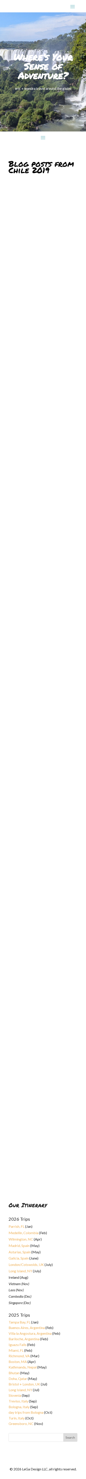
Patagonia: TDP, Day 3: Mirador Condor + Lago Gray (39, 643)
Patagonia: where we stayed (37, 1113)
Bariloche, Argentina (24, 1339)
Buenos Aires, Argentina (27, 1327)
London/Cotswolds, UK (26, 1264)
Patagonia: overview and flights (42, 1177)
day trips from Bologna (26, 1412)
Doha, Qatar (18, 1378)
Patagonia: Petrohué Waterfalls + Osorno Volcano (42, 444)
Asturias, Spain (20, 1252)
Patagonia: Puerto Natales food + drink (42, 851)
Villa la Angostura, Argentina (30, 1333)
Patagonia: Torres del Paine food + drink (42, 576)
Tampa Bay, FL (19, 1322)
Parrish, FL (16, 1226)
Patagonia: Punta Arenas (34, 510)
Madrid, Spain (19, 1245)
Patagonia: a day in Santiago (37, 917)
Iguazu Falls (17, 1344)
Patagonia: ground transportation (29, 1047)
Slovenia (15, 1395)
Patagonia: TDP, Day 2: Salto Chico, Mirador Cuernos (43, 711)
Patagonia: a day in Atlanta (36, 981)
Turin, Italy (17, 1418)
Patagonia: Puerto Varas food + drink (41, 232)
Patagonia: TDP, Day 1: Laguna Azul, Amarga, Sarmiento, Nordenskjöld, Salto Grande (38, 781)
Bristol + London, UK (24, 1384)
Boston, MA (18, 1361)
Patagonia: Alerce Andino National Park (35, 308)
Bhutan (14, 1373)
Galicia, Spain (19, 1258)
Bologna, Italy (19, 1407)
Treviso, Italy (18, 1401)
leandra (17, 236)
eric (15, 512)
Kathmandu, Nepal (23, 1367)
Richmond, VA (19, 1356)
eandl (16, 787)
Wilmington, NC (21, 1239)
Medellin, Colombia (23, 1233)
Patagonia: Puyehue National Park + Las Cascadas (38, 376)
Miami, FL (16, 1350)
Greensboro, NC (21, 1423)
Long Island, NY (20, 1271)
